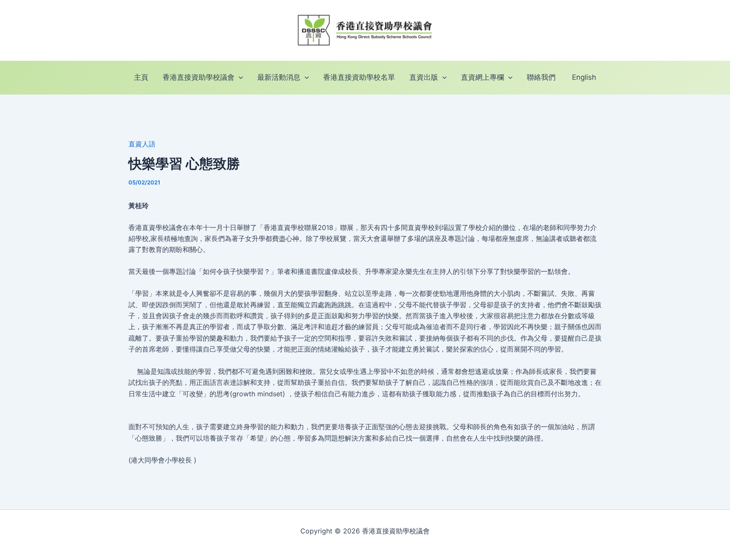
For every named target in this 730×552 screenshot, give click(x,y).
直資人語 (141, 144)
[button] (238, 77)
